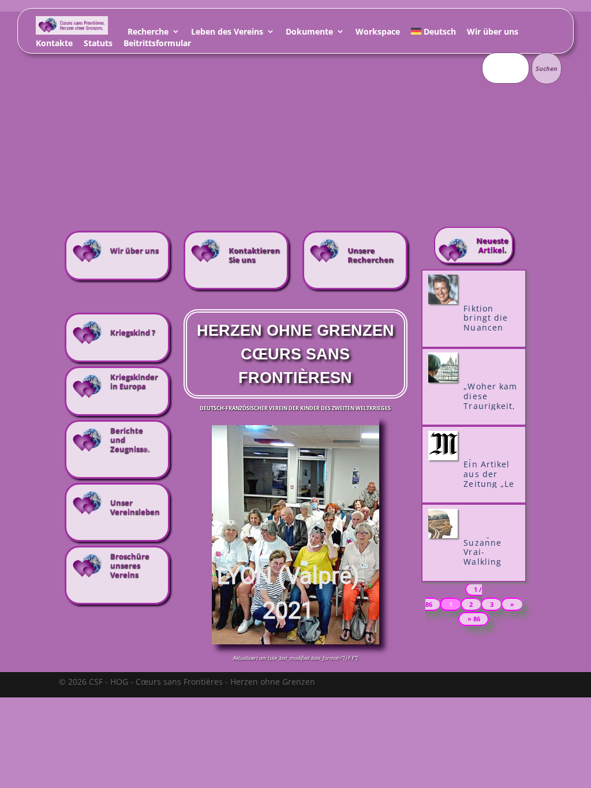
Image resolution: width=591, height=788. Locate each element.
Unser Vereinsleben (135, 507)
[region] (296, 534)
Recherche (148, 33)
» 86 (473, 619)
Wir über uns (492, 33)
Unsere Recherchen (370, 255)
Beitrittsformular (157, 44)
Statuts (98, 44)
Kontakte (54, 44)
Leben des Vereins (227, 33)
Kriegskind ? (132, 332)
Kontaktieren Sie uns (254, 255)
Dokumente (309, 33)
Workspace (378, 33)
